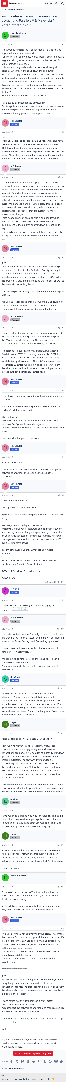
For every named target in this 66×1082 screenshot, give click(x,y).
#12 (62, 733)
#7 (63, 457)
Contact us (7, 1079)
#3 (63, 177)
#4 (63, 257)
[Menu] (4, 3)
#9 (63, 600)
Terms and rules (21, 1079)
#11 (62, 688)
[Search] (62, 3)
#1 (63, 44)
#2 (63, 132)
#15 (62, 886)
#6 (63, 390)
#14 (62, 845)
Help (48, 1079)
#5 (63, 327)
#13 (62, 810)
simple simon (10, 24)
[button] (3, 1075)
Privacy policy (37, 1079)
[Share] (59, 44)
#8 (63, 495)
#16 (62, 928)
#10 (62, 629)
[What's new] (56, 3)
